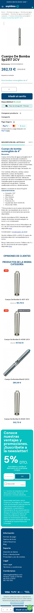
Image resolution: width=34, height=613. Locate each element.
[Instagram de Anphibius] (5, 584)
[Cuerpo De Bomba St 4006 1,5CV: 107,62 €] (17, 326)
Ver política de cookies (17, 603)
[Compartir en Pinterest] (19, 116)
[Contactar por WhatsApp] (30, 608)
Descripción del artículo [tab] (13, 142)
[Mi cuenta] (29, 6)
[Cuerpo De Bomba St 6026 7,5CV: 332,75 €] (17, 405)
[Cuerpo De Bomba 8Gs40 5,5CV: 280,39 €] (17, 366)
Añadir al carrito (23, 609)
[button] (26, 6)
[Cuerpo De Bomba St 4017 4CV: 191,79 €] (17, 286)
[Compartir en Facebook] (12, 116)
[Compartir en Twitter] (15, 116)
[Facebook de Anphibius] (9, 584)
